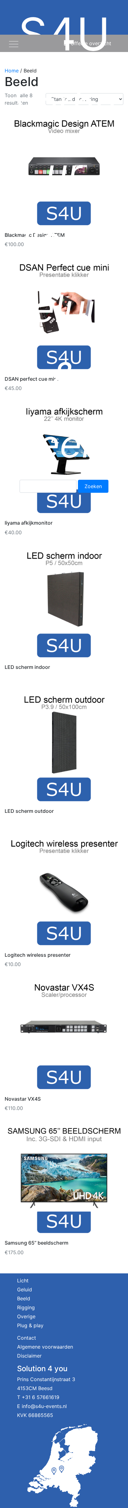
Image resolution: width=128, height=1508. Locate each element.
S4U (64, 236)
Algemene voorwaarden (45, 1347)
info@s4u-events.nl (44, 1406)
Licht (23, 1280)
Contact (26, 1338)
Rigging (26, 1307)
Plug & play (30, 1325)
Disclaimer (29, 1356)
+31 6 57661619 (40, 1397)
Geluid (24, 1289)
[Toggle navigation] (13, 43)
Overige (26, 1316)
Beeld (23, 1298)
